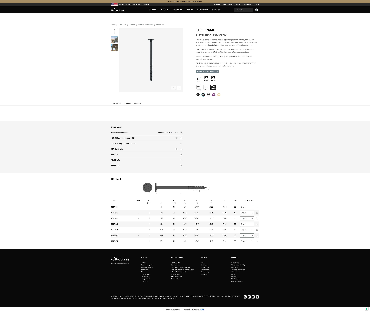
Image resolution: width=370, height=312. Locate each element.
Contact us (216, 10)
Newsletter (204, 274)
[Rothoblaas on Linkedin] (249, 297)
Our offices (234, 267)
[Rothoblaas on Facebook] (245, 297)
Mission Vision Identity (238, 265)
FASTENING (122, 25)
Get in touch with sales (238, 269)
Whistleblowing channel (178, 272)
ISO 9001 (234, 276)
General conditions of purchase (180, 267)
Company (231, 4)
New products (145, 279)
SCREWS (132, 25)
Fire (142, 272)
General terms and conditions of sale (182, 269)
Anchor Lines (145, 276)
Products (164, 10)
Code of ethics (175, 274)
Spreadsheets (205, 267)
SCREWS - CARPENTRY (145, 25)
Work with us (247, 4)
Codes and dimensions (132, 103)
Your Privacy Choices (191, 309)
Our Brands (217, 4)
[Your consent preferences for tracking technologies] (366, 308)
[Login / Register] (256, 10)
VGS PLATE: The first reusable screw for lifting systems (185, 1)
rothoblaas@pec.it (171, 298)
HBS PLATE (144, 281)
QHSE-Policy (235, 279)
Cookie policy (175, 265)
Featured (152, 10)
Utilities (189, 10)
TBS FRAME (160, 25)
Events (238, 4)
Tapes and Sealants (147, 267)
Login (203, 262)
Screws (143, 262)
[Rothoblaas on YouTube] (257, 297)
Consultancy (205, 272)
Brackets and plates (147, 265)
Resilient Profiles (146, 274)
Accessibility (175, 279)
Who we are (235, 262)
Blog (224, 4)
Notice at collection (173, 309)
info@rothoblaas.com (147, 298)
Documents (117, 103)
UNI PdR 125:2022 (237, 281)
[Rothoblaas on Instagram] (253, 297)
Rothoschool (205, 269)
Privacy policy (175, 262)
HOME (113, 25)
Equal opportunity (176, 276)
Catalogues (204, 265)
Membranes (144, 269)
